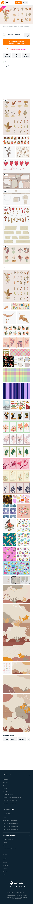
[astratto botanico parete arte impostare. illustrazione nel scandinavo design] (16, 377)
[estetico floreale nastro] (16, 108)
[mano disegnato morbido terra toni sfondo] (16, 734)
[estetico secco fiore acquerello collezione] (16, 227)
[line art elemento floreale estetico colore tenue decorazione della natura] (16, 267)
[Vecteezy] (2, 2)
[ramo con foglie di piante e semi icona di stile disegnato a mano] (9, 151)
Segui (27, 36)
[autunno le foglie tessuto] (7, 563)
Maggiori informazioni (9, 65)
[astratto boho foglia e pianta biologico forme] (16, 365)
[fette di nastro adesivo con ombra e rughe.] (16, 247)
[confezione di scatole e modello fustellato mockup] (16, 210)
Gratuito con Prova (16, 42)
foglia (6, 892)
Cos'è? (17, 62)
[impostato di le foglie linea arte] (6, 711)
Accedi (25, 2)
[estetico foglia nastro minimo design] (16, 126)
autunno (21, 892)
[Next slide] (26, 893)
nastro (13, 892)
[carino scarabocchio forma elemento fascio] (7, 808)
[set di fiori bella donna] (16, 139)
